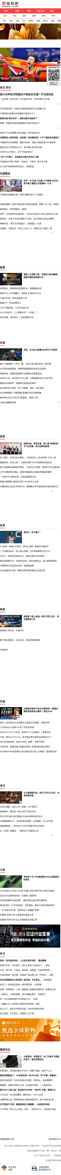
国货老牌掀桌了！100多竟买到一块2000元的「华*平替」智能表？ (29, 1075)
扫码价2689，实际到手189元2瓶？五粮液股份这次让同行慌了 (27, 378)
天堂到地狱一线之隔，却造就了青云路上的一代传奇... (23, 974)
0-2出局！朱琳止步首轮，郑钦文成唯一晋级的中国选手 (24, 546)
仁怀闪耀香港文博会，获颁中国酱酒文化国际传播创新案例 (26, 472)
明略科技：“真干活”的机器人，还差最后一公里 (20, 223)
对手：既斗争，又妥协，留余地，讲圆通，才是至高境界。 (26, 970)
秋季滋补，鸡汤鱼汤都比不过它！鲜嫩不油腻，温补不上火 (26, 1071)
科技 (29, 10)
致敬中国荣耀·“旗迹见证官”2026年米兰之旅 (19, 481)
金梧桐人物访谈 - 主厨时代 (12, 630)
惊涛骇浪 (47, 979)
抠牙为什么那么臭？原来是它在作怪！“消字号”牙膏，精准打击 (28, 1090)
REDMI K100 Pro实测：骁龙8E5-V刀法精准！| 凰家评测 (25, 732)
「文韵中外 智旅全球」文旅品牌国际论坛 (18, 476)
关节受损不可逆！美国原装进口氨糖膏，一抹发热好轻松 (25, 1104)
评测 (53, 16)
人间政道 (38, 984)
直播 (5, 16)
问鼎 (51, 974)
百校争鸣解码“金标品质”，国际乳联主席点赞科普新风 (23, 900)
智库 (24, 16)
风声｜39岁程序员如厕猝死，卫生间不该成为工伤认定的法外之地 (29, 214)
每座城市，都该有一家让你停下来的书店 (18, 811)
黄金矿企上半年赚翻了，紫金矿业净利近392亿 (20, 293)
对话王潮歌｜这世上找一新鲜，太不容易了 (19, 806)
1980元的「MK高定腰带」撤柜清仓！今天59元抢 (21, 1095)
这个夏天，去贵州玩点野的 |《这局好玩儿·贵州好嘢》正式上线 (28, 457)
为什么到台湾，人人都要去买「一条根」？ (19, 312)
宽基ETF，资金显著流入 (10, 302)
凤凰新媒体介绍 (7, 1139)
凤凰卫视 (41, 10)
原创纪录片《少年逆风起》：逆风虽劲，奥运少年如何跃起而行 (27, 905)
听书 (2, 953)
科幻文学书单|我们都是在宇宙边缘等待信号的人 (21, 816)
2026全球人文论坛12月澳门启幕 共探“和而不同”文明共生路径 (27, 890)
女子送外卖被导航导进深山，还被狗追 (17, 166)
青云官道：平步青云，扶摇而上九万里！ (18, 1013)
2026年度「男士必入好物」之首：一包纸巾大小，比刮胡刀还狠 (28, 1109)
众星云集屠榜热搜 (8, 402)
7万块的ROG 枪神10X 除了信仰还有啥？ (18, 727)
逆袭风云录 (50, 989)
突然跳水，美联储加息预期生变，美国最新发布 (21, 288)
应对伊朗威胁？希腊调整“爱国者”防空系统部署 (20, 392)
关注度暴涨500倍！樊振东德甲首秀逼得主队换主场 (22, 570)
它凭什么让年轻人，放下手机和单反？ (17, 152)
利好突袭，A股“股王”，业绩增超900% (17, 317)
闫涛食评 (4, 649)
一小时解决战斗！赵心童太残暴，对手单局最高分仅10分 (25, 551)
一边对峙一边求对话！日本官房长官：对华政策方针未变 (25, 99)
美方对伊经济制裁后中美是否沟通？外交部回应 (27, 94)
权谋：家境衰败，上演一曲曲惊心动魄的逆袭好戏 (22, 989)
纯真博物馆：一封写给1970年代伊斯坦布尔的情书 (22, 826)
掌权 (48, 965)
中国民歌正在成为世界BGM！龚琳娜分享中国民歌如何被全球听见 (29, 486)
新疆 (38, 21)
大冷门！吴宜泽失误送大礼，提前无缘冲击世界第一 (23, 556)
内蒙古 (30, 21)
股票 (34, 16)
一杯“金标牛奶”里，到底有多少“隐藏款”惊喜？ (20, 910)
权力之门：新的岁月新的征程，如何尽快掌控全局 (22, 1008)
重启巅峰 (42, 960)
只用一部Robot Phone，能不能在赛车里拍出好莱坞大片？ (26, 737)
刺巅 (38, 1003)
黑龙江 (45, 21)
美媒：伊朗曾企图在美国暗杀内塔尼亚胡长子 (20, 123)
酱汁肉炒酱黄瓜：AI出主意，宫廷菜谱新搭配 (20, 640)
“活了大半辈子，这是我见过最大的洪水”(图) (19, 156)
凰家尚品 (5, 1049)
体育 (2, 525)
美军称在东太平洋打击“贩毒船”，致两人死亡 (19, 397)
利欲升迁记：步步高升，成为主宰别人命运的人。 (22, 965)
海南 (52, 21)
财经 (17, 10)
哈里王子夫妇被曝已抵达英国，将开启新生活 (20, 132)
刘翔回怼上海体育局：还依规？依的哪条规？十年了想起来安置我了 (30, 137)
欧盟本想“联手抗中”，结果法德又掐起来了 (18, 118)
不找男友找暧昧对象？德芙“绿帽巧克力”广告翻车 (21, 194)
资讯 (6, 10)
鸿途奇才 (42, 994)
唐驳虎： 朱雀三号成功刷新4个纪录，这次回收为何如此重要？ (27, 218)
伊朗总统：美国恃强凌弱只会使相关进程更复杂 (21, 373)
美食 (2, 609)
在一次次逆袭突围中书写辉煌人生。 (16, 999)
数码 (43, 16)
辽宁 (24, 21)
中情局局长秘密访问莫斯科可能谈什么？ (18, 113)
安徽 (59, 21)
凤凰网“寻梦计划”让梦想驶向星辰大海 (16, 914)
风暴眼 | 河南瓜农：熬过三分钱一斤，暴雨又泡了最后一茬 (26, 228)
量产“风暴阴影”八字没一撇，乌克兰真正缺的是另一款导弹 (25, 363)
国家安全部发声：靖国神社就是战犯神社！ (19, 383)
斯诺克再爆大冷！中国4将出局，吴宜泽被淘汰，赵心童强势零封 (28, 560)
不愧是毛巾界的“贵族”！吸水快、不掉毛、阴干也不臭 (23, 161)
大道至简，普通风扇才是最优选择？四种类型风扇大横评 (25, 746)
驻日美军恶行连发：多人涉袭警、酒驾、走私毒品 (22, 388)
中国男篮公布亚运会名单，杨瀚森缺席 (17, 565)
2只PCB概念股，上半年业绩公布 (14, 307)
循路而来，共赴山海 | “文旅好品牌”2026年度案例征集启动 (26, 462)
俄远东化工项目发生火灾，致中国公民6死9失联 (21, 147)
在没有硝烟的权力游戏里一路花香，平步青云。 (21, 979)
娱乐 (52, 10)
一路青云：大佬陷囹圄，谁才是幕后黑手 (18, 994)
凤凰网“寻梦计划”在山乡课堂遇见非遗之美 (18, 919)
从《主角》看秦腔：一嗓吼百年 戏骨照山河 (19, 830)
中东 (11, 21)
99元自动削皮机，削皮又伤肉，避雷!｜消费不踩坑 (22, 741)
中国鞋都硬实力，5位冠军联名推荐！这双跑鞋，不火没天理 (26, 821)
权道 (36, 999)
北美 (17, 21)
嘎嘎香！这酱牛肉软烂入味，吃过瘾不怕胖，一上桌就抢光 (26, 1085)
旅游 (2, 436)
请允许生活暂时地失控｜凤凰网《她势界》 (19, 895)
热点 (2, 87)
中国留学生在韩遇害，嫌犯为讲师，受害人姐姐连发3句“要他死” (28, 142)
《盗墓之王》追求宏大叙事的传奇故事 (17, 1003)
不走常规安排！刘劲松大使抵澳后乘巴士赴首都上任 (23, 108)
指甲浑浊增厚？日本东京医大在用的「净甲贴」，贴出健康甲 (26, 1080)
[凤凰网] (10, 7)
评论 (14, 16)
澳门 (4, 21)
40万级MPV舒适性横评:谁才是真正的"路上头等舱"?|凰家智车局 (28, 751)
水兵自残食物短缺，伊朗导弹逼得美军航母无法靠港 (23, 368)
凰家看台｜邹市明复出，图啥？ (15, 78)
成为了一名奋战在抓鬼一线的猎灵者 (16, 984)
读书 (2, 785)
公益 (2, 869)
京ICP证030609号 (42, 1155)
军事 (2, 342)
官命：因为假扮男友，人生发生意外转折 (18, 960)
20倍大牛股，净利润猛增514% (13, 298)
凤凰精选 (5, 173)
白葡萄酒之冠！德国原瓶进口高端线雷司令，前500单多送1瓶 (27, 1099)
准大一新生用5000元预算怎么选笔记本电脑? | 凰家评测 (24, 722)
